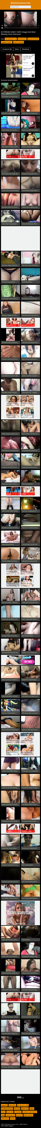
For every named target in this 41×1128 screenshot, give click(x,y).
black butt (10, 1112)
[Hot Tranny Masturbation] (30, 891)
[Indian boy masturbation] (10, 840)
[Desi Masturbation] (30, 628)
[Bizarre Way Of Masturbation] (10, 722)
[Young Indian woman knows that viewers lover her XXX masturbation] (30, 537)
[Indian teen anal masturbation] (10, 949)
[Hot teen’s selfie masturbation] (10, 105)
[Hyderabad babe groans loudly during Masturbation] (30, 459)
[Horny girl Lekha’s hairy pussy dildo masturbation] (10, 476)
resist (3, 1112)
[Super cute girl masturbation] (30, 122)
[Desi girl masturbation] (10, 274)
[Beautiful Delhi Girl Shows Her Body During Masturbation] (10, 199)
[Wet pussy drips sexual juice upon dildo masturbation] (30, 705)
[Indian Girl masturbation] (30, 672)
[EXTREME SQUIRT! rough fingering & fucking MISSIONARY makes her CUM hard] (30, 1059)
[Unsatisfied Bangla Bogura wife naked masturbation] (30, 982)
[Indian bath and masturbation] (10, 982)
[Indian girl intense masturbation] (10, 932)
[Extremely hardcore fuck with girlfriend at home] (30, 291)
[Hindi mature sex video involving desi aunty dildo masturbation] (30, 1042)
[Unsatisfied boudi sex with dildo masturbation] (10, 368)
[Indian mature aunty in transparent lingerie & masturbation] (10, 426)
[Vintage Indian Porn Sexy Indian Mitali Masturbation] (10, 628)
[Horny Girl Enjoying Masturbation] (30, 216)
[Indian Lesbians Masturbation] (30, 139)
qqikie (32, 1108)
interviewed (5, 1118)
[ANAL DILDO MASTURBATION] (10, 503)
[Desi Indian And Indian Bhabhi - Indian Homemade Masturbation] (10, 166)
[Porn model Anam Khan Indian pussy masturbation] (30, 611)
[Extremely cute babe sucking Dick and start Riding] (30, 689)
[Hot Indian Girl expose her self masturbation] (10, 89)
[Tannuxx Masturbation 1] (10, 705)
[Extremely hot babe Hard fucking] (30, 183)
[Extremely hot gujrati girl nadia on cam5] (10, 216)
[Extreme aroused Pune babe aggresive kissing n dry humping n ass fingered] (10, 459)
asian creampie (18, 42)
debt (3, 1115)
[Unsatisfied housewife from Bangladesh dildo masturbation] (30, 443)
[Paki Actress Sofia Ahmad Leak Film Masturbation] (10, 813)
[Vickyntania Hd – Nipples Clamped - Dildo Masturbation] (30, 385)
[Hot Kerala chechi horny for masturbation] (10, 291)
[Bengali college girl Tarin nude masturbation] (10, 307)
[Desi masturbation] (30, 476)
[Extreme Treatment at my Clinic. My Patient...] (10, 857)
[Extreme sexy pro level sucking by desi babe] (10, 351)
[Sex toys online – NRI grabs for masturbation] (10, 595)
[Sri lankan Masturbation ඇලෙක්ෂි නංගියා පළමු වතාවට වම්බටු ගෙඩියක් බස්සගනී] (30, 813)
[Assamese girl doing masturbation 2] (30, 335)
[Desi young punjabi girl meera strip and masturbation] (30, 351)
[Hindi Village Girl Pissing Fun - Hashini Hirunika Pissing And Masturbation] (10, 122)
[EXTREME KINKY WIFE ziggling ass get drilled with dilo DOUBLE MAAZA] (30, 797)
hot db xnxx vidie (23, 1105)
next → (20, 1097)
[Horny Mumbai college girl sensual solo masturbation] (10, 965)
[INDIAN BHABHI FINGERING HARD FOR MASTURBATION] (10, 689)
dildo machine (28, 1115)
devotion (17, 1108)
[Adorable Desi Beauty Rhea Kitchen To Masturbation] (30, 553)
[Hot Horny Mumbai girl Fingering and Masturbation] (30, 874)
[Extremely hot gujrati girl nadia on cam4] (30, 840)
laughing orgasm (7, 42)
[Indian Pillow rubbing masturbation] (30, 199)
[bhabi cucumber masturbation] (30, 368)
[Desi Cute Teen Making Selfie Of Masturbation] (30, 1026)
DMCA (6, 1126)
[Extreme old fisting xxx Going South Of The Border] (10, 1059)
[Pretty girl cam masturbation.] (30, 763)
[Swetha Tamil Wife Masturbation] (10, 763)
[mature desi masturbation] (30, 965)
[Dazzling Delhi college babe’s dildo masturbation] (10, 1026)
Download (25, 49)
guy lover (19, 1115)
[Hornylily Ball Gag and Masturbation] (10, 645)
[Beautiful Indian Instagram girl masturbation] (10, 385)
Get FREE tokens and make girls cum (28, 58)
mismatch (18, 1112)
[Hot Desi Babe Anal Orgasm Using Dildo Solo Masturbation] (10, 553)
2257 (2, 1126)
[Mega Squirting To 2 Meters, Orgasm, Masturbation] (10, 797)
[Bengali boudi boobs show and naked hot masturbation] (30, 166)
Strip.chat (25, 62)
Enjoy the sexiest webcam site (28, 69)
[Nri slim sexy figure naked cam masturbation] (10, 1009)
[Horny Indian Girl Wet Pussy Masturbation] (30, 426)
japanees (4, 1105)
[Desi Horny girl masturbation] (30, 257)
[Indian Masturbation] (10, 537)
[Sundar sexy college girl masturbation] (30, 645)
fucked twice (22, 39)
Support (11, 1126)
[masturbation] (30, 932)
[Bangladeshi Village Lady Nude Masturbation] (30, 949)
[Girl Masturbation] (30, 274)
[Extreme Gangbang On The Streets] (30, 503)
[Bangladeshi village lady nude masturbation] (30, 89)
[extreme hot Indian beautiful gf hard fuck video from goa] (30, 520)
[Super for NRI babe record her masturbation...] (30, 722)
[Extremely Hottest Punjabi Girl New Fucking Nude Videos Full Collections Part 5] (30, 780)
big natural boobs (33, 39)
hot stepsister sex (10, 39)
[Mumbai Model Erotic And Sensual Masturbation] (30, 1009)
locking (12, 1118)
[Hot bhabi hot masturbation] (10, 443)
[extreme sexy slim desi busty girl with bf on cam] (10, 874)
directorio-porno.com (20, 3)
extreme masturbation (30, 1112)
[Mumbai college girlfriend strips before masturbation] (10, 257)
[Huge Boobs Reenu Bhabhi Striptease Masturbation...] (10, 1042)
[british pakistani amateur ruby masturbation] (10, 672)
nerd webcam (10, 1115)
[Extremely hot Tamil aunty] (10, 611)
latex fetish (12, 1105)
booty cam (25, 1108)
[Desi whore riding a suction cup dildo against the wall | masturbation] (10, 139)
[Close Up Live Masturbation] (10, 183)
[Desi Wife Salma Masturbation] (10, 335)
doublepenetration (7, 1108)
